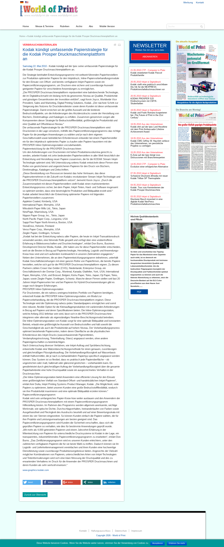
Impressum (136, 531)
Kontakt (200, 2)
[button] (32, 482)
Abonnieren (150, 56)
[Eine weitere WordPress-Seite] (49, 11)
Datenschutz (121, 531)
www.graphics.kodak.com (36, 470)
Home (26, 26)
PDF (139, 291)
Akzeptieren (157, 543)
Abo (91, 26)
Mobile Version (107, 26)
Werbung (188, 2)
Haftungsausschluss (101, 531)
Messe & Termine (44, 26)
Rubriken (64, 26)
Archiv (79, 26)
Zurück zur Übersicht (35, 494)
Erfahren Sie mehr (177, 543)
